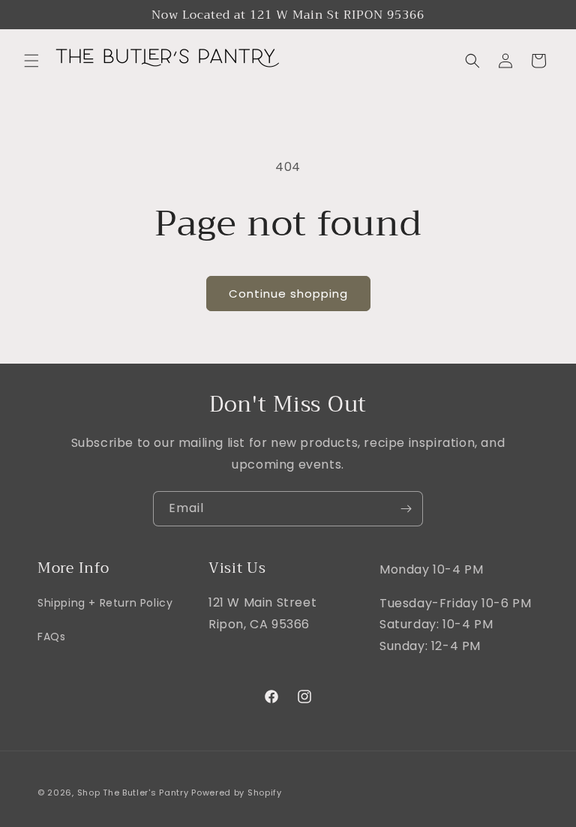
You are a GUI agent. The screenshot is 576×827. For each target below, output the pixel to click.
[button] (31, 60)
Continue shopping (288, 293)
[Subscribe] (405, 508)
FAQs (51, 636)
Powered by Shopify (236, 793)
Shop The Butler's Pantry (133, 793)
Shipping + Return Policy (105, 602)
